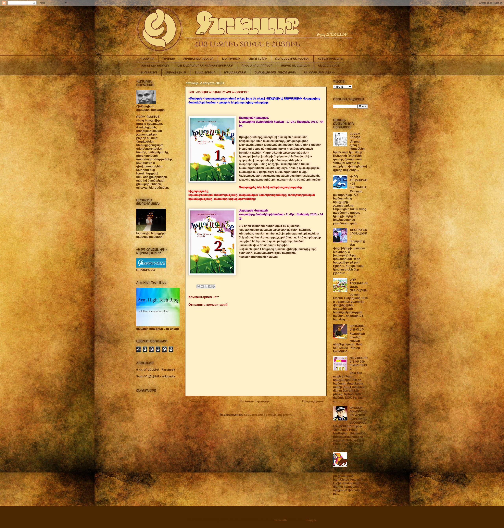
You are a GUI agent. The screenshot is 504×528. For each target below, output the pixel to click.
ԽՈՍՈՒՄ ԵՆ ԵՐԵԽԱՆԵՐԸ (358, 233)
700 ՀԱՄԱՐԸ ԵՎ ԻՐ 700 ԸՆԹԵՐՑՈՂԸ (358, 363)
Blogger (311, 520)
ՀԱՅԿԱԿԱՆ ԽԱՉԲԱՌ (154, 65)
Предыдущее (312, 401)
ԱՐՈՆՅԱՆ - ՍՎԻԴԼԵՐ (357, 327)
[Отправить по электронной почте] (198, 286)
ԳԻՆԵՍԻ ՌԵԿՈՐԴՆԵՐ (257, 65)
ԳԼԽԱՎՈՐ (147, 58)
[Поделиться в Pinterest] (213, 286)
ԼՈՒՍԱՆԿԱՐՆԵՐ (235, 72)
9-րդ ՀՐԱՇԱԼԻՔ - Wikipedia (155, 376)
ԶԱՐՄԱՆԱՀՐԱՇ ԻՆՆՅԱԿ (292, 58)
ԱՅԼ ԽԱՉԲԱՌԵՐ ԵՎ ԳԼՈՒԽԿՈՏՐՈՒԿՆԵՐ (205, 65)
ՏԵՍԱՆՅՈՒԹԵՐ (205, 72)
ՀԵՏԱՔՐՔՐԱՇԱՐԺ (330, 58)
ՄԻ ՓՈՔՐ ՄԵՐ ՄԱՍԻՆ (319, 72)
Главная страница (255, 401)
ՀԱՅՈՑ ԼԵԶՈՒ (257, 58)
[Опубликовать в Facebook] (210, 286)
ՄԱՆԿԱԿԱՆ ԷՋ (176, 72)
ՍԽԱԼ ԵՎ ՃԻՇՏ (328, 65)
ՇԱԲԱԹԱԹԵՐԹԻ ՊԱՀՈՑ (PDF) (275, 72)
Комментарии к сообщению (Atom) (268, 414)
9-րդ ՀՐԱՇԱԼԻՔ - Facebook (155, 369)
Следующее (198, 401)
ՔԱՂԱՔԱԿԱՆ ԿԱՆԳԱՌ (198, 58)
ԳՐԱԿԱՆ (169, 58)
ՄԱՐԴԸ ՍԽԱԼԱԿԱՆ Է (295, 65)
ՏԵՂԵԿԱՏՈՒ (148, 72)
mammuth (280, 520)
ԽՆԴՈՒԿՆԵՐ (231, 58)
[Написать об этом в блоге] (202, 286)
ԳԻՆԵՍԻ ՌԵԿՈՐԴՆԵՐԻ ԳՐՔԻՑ (358, 411)
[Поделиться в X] (206, 286)
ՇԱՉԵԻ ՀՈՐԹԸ (354, 135)
